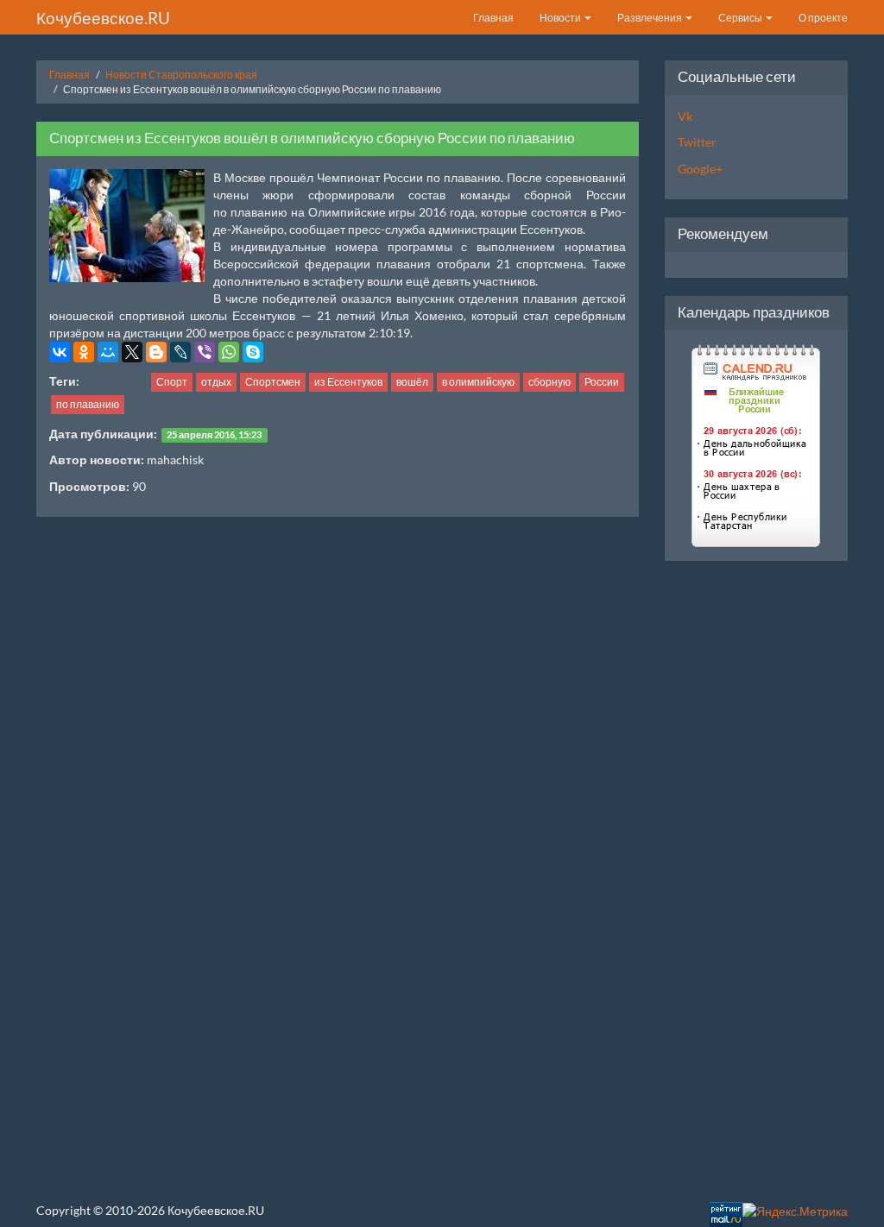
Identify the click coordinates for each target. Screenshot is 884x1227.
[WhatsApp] (228, 352)
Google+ (700, 168)
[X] (132, 352)
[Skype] (253, 352)
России (601, 381)
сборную (549, 381)
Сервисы (741, 17)
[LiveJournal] (180, 352)
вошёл (412, 381)
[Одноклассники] (83, 352)
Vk (685, 116)
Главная (493, 17)
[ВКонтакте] (59, 352)
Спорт (171, 381)
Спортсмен (272, 381)
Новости (561, 17)
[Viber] (204, 352)
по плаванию (87, 404)
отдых (216, 381)
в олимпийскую (478, 381)
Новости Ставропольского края (181, 74)
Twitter (697, 142)
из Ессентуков (348, 381)
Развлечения (650, 17)
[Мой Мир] (108, 352)
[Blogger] (156, 352)
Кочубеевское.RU (103, 18)
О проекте (823, 17)
